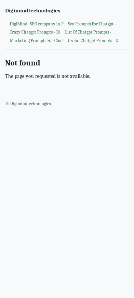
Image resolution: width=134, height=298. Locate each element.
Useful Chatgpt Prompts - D (93, 40)
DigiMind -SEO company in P (36, 24)
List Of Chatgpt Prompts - (88, 32)
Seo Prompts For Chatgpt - (92, 24)
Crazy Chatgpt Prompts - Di (35, 32)
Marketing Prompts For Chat (36, 40)
